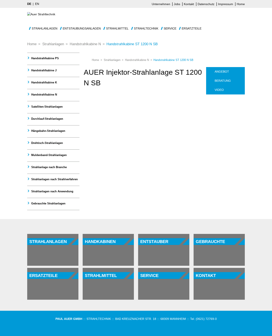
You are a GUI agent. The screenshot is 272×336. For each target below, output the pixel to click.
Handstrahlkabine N (43, 94)
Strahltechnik (146, 28)
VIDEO (219, 89)
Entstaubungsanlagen (82, 28)
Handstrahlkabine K (43, 82)
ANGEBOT (222, 71)
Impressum (226, 4)
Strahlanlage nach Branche (48, 167)
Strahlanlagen (44, 28)
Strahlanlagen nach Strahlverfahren (54, 179)
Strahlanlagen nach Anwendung (51, 191)
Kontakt (189, 4)
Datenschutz (206, 4)
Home (241, 4)
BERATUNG (223, 80)
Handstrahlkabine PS (44, 58)
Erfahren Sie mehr (46, 253)
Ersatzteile (191, 28)
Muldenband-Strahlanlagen (48, 155)
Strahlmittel (117, 28)
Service (170, 28)
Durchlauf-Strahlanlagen (46, 118)
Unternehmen (161, 4)
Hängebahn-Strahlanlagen (47, 130)
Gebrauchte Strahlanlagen (47, 203)
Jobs (177, 4)
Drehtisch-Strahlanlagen (46, 143)
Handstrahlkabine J (43, 70)
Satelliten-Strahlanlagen (46, 106)
